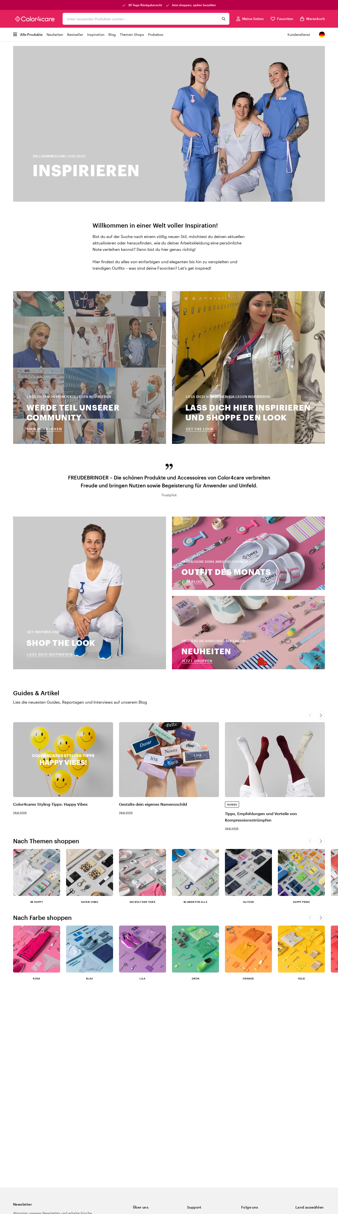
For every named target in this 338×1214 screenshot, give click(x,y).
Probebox (155, 34)
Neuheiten (55, 34)
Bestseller (75, 34)
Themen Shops (132, 34)
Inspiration (95, 34)
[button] (321, 841)
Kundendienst (299, 34)
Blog (112, 34)
